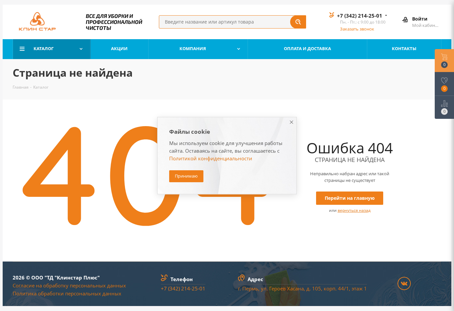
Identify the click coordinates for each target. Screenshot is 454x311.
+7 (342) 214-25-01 (359, 16)
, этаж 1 (358, 288)
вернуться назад (354, 210)
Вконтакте (404, 283)
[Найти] (298, 22)
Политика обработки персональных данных (67, 293)
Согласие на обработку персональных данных (69, 285)
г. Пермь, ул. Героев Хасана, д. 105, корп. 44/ (292, 288)
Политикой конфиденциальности (210, 158)
